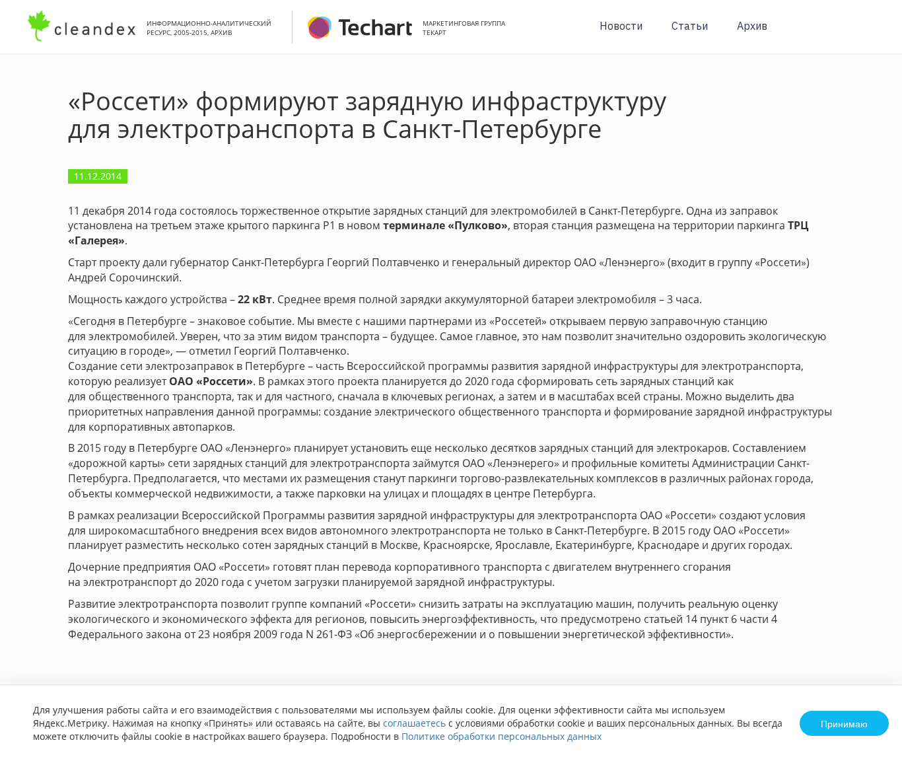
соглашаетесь (414, 723)
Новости (621, 25)
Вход (871, 34)
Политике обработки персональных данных (501, 736)
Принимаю (844, 723)
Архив (752, 25)
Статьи (690, 25)
